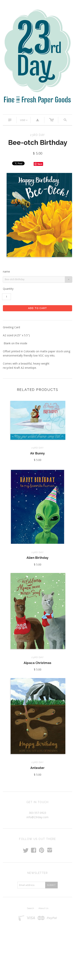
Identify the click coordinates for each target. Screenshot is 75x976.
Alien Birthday (37, 558)
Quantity (8, 288)
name (6, 271)
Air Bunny (37, 453)
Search (30, 908)
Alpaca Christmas (37, 663)
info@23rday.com (37, 817)
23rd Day (37, 447)
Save (40, 163)
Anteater (37, 768)
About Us (43, 908)
